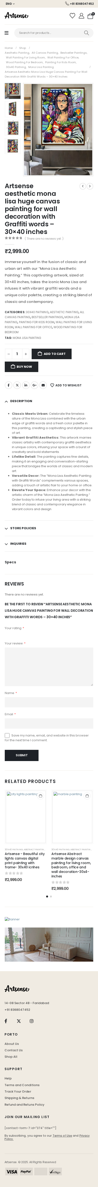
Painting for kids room (36, 322)
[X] (19, 1021)
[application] (49, 945)
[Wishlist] (73, 16)
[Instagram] (32, 1021)
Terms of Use (62, 1136)
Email (43, 385)
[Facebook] (6, 1021)
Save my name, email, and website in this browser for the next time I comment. (47, 737)
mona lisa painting (27, 338)
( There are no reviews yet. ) (44, 239)
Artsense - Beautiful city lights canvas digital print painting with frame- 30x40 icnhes (24, 860)
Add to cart (55, 354)
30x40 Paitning (37, 312)
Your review (15, 643)
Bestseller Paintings (47, 317)
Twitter (17, 385)
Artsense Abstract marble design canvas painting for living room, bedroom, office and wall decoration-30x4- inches (71, 865)
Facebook (8, 385)
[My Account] (82, 16)
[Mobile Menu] (7, 33)
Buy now (24, 366)
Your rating (14, 628)
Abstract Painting (35, 849)
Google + (34, 385)
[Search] (86, 33)
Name (11, 693)
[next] (90, 186)
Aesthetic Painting (64, 312)
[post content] (25, 817)
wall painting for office (33, 327)
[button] (28, 129)
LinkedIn (26, 385)
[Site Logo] (16, 16)
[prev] (82, 186)
